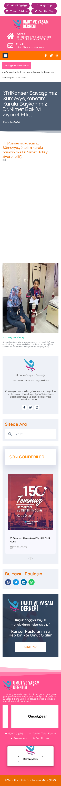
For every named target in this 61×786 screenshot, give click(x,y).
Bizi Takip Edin (30, 759)
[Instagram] (56, 55)
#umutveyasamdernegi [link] (14, 337)
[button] (5, 55)
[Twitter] (51, 55)
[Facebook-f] (45, 55)
